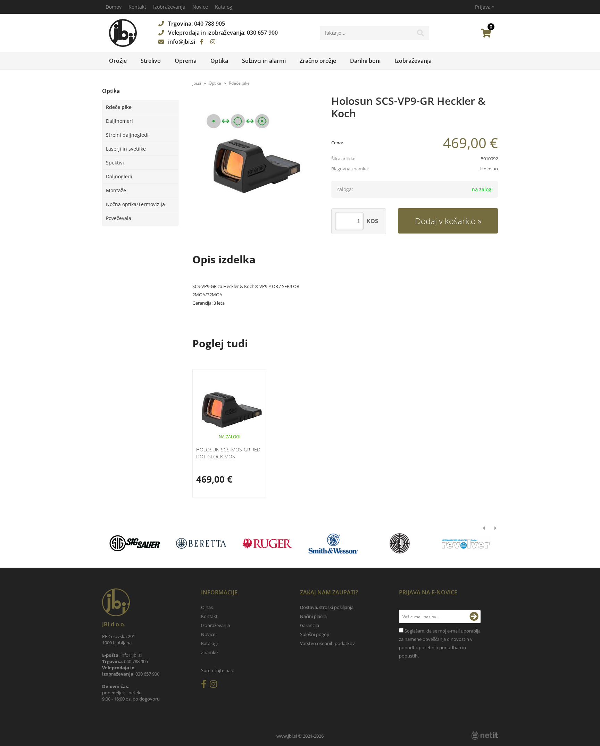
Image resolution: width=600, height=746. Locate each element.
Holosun (489, 169)
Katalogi (224, 6)
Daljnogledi (119, 176)
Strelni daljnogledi (127, 135)
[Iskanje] (420, 34)
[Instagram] (213, 41)
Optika (219, 61)
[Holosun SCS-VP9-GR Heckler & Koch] (254, 162)
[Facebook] (202, 41)
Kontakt (137, 6)
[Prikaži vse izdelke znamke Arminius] (466, 543)
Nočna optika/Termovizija (135, 204)
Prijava (484, 6)
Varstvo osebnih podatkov (327, 643)
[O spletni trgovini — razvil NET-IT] (485, 735)
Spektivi (115, 162)
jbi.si (196, 83)
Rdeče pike (119, 107)
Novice (200, 6)
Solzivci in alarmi (264, 61)
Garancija (309, 625)
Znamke (209, 652)
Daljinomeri (119, 121)
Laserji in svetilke (126, 148)
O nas (207, 607)
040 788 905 (209, 23)
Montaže (116, 190)
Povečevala (118, 218)
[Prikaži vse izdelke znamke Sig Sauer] (135, 543)
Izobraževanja (169, 6)
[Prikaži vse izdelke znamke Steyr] (399, 543)
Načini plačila (313, 616)
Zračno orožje (318, 61)
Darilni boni (365, 61)
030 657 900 (262, 32)
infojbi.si (181, 41)
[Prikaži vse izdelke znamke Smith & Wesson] (333, 543)
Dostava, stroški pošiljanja (326, 607)
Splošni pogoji (314, 634)
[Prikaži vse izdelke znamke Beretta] (201, 543)
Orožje (118, 61)
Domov (114, 6)
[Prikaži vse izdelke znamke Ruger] (267, 543)
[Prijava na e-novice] (474, 616)
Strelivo (151, 61)
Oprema (186, 61)
